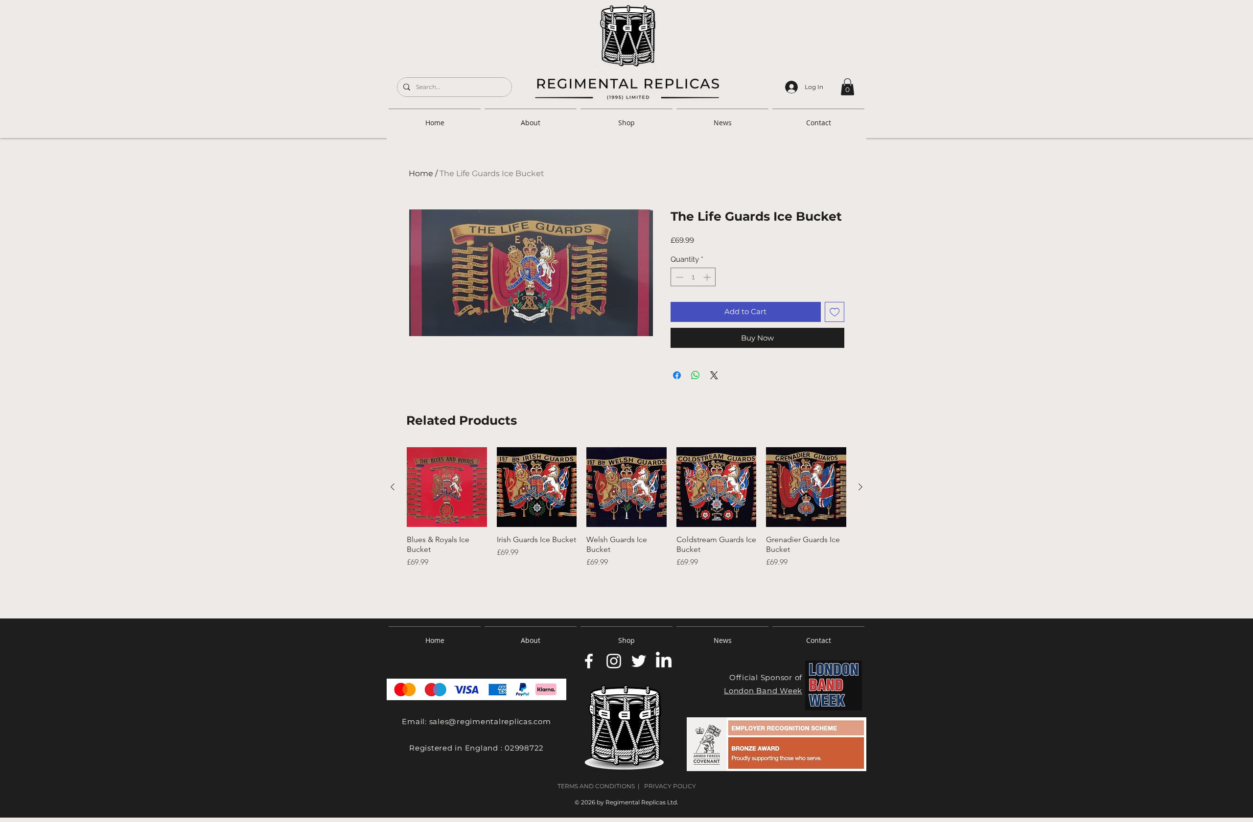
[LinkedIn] (663, 661)
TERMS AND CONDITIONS (596, 786)
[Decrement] (678, 277)
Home (421, 173)
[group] (626, 525)
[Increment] (708, 277)
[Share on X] (714, 375)
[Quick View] (447, 487)
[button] (847, 86)
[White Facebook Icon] (589, 661)
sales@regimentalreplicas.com (490, 721)
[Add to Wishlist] (835, 312)
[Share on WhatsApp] (695, 375)
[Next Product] (860, 487)
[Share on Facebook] (677, 375)
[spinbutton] (693, 277)
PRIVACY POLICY (670, 786)
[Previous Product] (392, 487)
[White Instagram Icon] (614, 661)
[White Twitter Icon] (639, 661)
